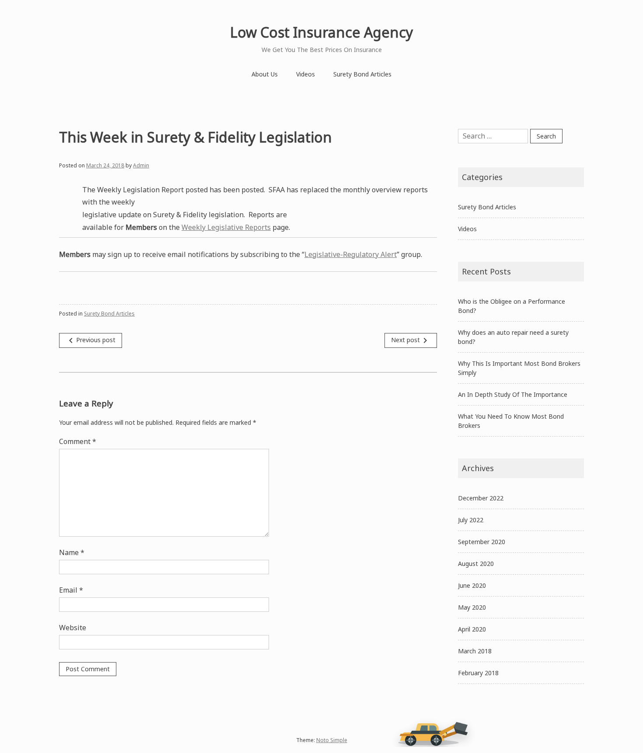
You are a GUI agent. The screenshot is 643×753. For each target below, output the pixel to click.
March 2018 (475, 651)
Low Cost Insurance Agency (321, 32)
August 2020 (476, 563)
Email (71, 590)
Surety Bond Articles (362, 74)
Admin (141, 165)
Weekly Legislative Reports (226, 227)
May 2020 (472, 607)
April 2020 (472, 629)
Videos (305, 74)
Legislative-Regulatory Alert (350, 254)
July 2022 (470, 520)
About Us (265, 74)
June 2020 (472, 585)
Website (72, 627)
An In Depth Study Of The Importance (512, 394)
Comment (77, 441)
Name (71, 552)
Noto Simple (331, 740)
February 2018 (478, 673)
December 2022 (480, 498)
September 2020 (481, 542)
